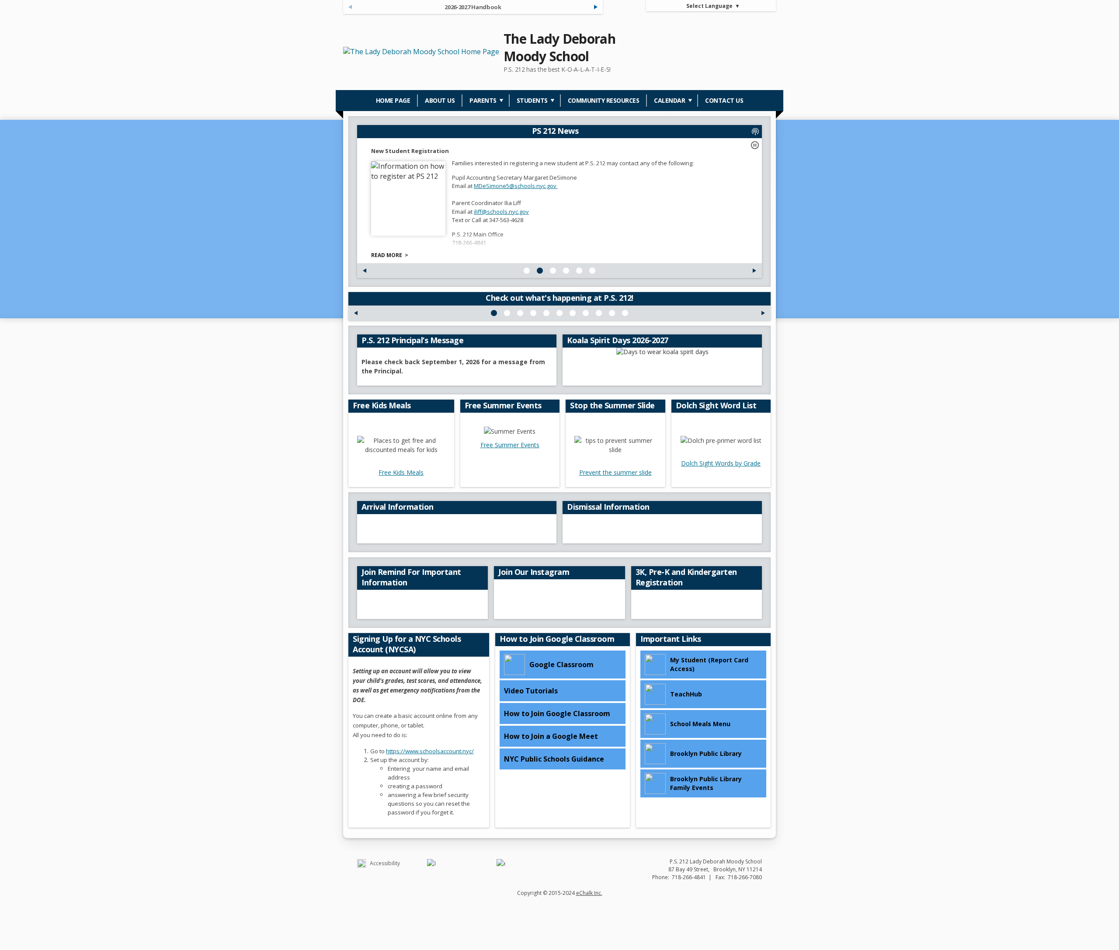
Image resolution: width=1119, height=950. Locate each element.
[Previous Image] (355, 313)
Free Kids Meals (401, 472)
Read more (386, 255)
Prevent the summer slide (615, 472)
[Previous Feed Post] (364, 270)
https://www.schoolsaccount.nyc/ (430, 751)
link (479, 220)
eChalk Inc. (589, 893)
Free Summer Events (509, 445)
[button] (755, 145)
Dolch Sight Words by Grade (721, 463)
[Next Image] (763, 313)
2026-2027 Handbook (473, 7)
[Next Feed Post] (596, 7)
